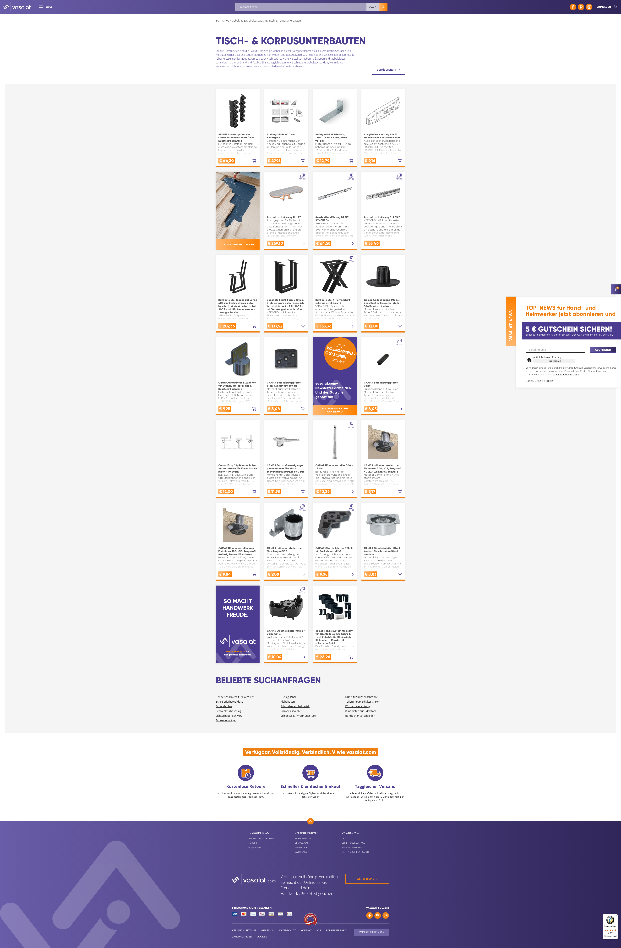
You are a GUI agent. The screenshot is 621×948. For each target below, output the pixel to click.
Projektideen (254, 847)
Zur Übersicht (387, 69)
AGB (318, 930)
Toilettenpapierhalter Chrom (362, 701)
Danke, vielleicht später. (540, 381)
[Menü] (616, 916)
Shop (226, 20)
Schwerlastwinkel (291, 711)
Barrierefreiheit (336, 930)
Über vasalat (301, 842)
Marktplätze (301, 852)
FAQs (344, 838)
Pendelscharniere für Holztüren (235, 697)
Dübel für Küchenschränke (361, 697)
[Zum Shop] (615, 7)
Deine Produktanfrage (353, 842)
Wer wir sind (365, 878)
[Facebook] (573, 7)
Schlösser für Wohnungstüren (299, 715)
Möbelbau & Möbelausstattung (249, 20)
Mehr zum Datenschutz (566, 374)
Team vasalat (301, 847)
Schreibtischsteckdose (229, 701)
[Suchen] (383, 7)
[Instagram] (589, 7)
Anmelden (604, 6)
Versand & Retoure (244, 930)
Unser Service (350, 832)
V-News (510, 325)
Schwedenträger (226, 720)
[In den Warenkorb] (254, 161)
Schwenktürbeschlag (228, 711)
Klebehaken (288, 701)
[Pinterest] (581, 7)
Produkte (252, 842)
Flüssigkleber (288, 697)
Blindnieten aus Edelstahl (360, 711)
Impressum (267, 930)
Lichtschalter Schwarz (229, 715)
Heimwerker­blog (259, 832)
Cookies (262, 936)
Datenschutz (287, 930)
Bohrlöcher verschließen (360, 715)
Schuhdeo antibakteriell (295, 706)
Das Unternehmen (306, 832)
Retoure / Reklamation (353, 847)
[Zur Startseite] (17, 6)
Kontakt (306, 930)
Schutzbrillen (224, 706)
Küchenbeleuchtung (357, 706)
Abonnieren (603, 349)
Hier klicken (554, 360)
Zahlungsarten (242, 936)
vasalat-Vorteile (303, 838)
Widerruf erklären (371, 932)
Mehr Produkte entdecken (355, 852)
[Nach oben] (310, 821)
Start (218, 20)
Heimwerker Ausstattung (261, 838)
